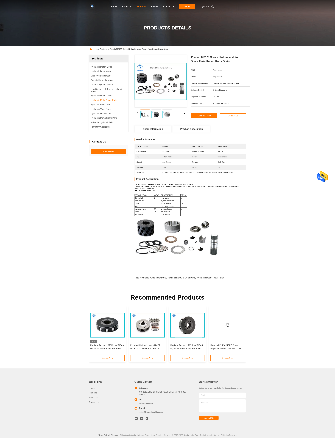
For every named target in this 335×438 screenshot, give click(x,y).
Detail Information (153, 129)
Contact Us (168, 6)
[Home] (92, 6)
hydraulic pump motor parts (153, 278)
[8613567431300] (147, 419)
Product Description (191, 129)
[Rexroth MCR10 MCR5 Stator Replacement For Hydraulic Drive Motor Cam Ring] (227, 325)
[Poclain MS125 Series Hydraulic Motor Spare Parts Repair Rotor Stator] (161, 81)
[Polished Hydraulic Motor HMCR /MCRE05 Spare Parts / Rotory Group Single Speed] (147, 325)
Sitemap (114, 435)
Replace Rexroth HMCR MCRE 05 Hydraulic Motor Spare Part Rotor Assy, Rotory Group (186, 347)
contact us (209, 418)
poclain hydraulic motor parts (181, 278)
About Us (127, 6)
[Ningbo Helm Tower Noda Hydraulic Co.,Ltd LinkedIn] (141, 419)
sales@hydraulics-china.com (151, 412)
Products (141, 6)
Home (114, 6)
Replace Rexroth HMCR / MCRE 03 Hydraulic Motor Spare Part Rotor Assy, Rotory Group (107, 347)
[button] (93, 331)
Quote (187, 6)
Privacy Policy (103, 435)
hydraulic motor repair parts (210, 278)
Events (154, 6)
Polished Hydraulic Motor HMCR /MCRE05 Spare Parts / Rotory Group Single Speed (145, 347)
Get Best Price (204, 116)
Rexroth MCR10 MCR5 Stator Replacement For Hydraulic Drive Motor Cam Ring (225, 347)
